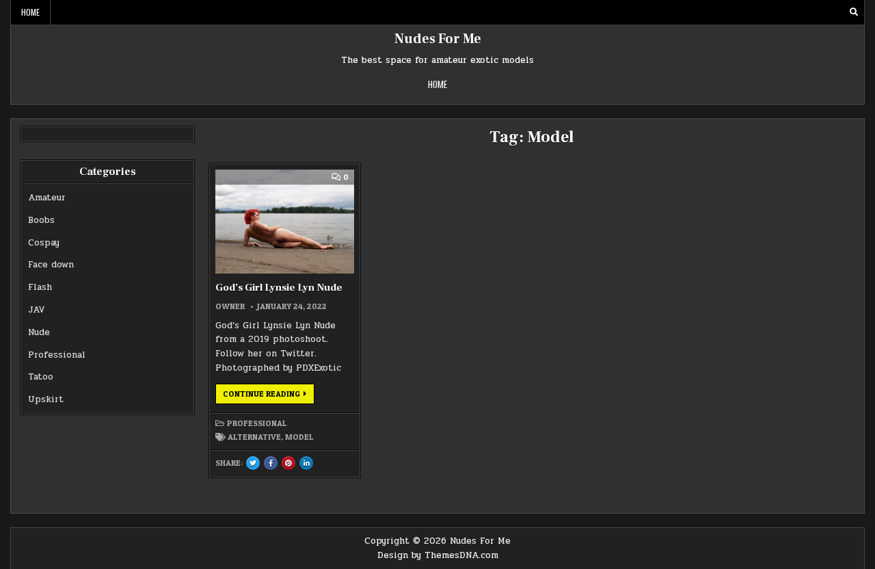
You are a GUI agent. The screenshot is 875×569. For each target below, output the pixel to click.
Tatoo (40, 377)
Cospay (43, 243)
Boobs (41, 220)
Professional (56, 355)
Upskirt (46, 399)
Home (30, 12)
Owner (230, 306)
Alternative (254, 437)
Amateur (47, 197)
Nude (39, 332)
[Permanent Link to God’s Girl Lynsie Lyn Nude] (284, 222)
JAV (36, 310)
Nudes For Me (437, 39)
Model (299, 437)
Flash (40, 287)
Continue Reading (268, 396)
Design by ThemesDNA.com (437, 555)
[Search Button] (853, 12)
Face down (51, 265)
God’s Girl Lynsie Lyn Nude (278, 287)
